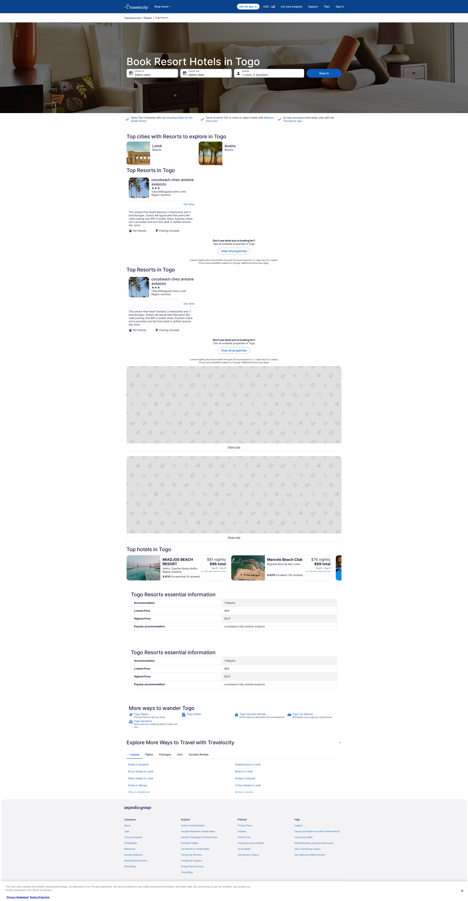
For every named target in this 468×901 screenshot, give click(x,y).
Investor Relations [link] (133, 854)
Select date (142, 75)
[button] (234, 742)
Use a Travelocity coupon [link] (307, 848)
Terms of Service (40, 897)
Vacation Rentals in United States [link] (198, 831)
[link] (155, 715)
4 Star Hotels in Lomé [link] (248, 785)
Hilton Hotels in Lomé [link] (140, 778)
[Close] (462, 891)
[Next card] (341, 568)
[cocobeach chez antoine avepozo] (162, 205)
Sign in (340, 6)
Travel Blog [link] (187, 872)
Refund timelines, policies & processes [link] (313, 843)
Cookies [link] (242, 831)
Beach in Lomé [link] (244, 771)
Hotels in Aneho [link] (244, 792)
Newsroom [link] (129, 848)
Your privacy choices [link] (248, 854)
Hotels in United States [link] (192, 825)
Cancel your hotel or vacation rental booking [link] (317, 831)
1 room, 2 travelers (255, 75)
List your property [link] (133, 837)
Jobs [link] (126, 831)
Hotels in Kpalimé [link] (138, 764)
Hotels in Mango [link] (137, 785)
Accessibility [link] (244, 848)
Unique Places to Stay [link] (192, 866)
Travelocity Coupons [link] (191, 860)
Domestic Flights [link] (189, 843)
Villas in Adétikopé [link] (139, 792)
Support (313, 6)
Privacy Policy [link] (245, 825)
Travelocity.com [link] (132, 17)
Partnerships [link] (130, 843)
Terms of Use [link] (244, 837)
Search (324, 73)
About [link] (127, 825)
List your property (291, 6)
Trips (327, 6)
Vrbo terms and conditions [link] (251, 843)
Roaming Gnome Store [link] (135, 860)
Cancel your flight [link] (303, 837)
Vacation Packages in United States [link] (199, 837)
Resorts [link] (148, 17)
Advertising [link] (130, 866)
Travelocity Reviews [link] (191, 854)
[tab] (134, 754)
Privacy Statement (18, 897)
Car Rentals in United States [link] (195, 848)
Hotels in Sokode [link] (245, 778)
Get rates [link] (189, 204)
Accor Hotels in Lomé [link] (140, 771)
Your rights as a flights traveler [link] (309, 854)
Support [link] (298, 825)
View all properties (234, 251)
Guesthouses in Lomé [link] (248, 764)
